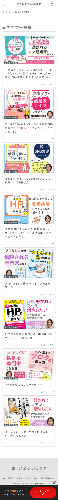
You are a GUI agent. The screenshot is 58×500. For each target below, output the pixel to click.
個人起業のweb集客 (29, 3)
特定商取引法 (48, 478)
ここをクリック (43, 490)
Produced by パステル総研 (29, 483)
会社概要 (7, 478)
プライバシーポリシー (26, 478)
